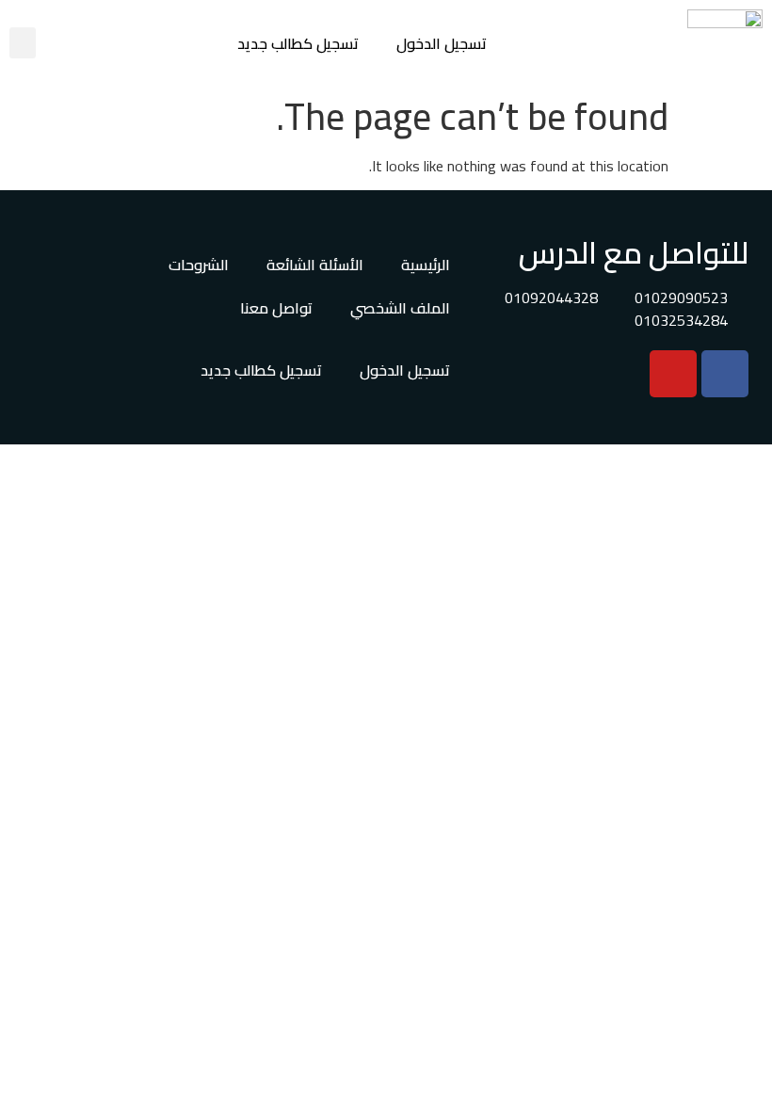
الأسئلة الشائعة (314, 264)
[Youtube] (673, 373)
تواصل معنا (276, 308)
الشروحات (199, 264)
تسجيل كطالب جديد (298, 43)
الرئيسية (425, 264)
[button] (22, 42)
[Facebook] (724, 373)
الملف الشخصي (400, 308)
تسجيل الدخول (441, 43)
